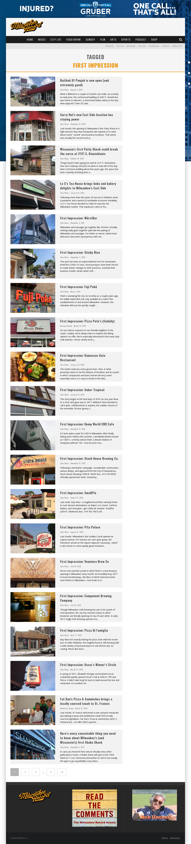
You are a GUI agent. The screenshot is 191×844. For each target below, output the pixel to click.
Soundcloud (154, 46)
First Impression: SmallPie (78, 493)
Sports (126, 39)
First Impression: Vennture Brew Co (84, 561)
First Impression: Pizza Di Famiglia (84, 630)
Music (42, 39)
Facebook (109, 46)
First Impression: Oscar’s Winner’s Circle (88, 664)
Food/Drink (73, 39)
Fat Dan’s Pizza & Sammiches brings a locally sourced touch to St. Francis (86, 701)
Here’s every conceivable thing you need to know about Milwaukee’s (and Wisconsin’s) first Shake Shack (88, 738)
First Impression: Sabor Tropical (82, 390)
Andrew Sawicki (66, 326)
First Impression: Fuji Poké (78, 286)
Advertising (174, 838)
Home (30, 39)
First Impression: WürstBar (78, 218)
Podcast (140, 39)
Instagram (130, 46)
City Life (56, 39)
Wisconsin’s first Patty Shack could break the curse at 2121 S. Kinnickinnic (89, 151)
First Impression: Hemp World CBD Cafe (87, 424)
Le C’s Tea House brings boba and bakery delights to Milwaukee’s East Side (88, 185)
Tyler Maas (64, 90)
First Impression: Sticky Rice (80, 252)
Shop (154, 39)
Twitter (119, 46)
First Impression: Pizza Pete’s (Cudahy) (87, 321)
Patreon (165, 46)
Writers (165, 838)
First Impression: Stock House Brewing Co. (89, 458)
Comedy (90, 39)
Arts (113, 39)
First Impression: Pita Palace (80, 527)
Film (102, 39)
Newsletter (177, 46)
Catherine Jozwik (67, 708)
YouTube (142, 46)
